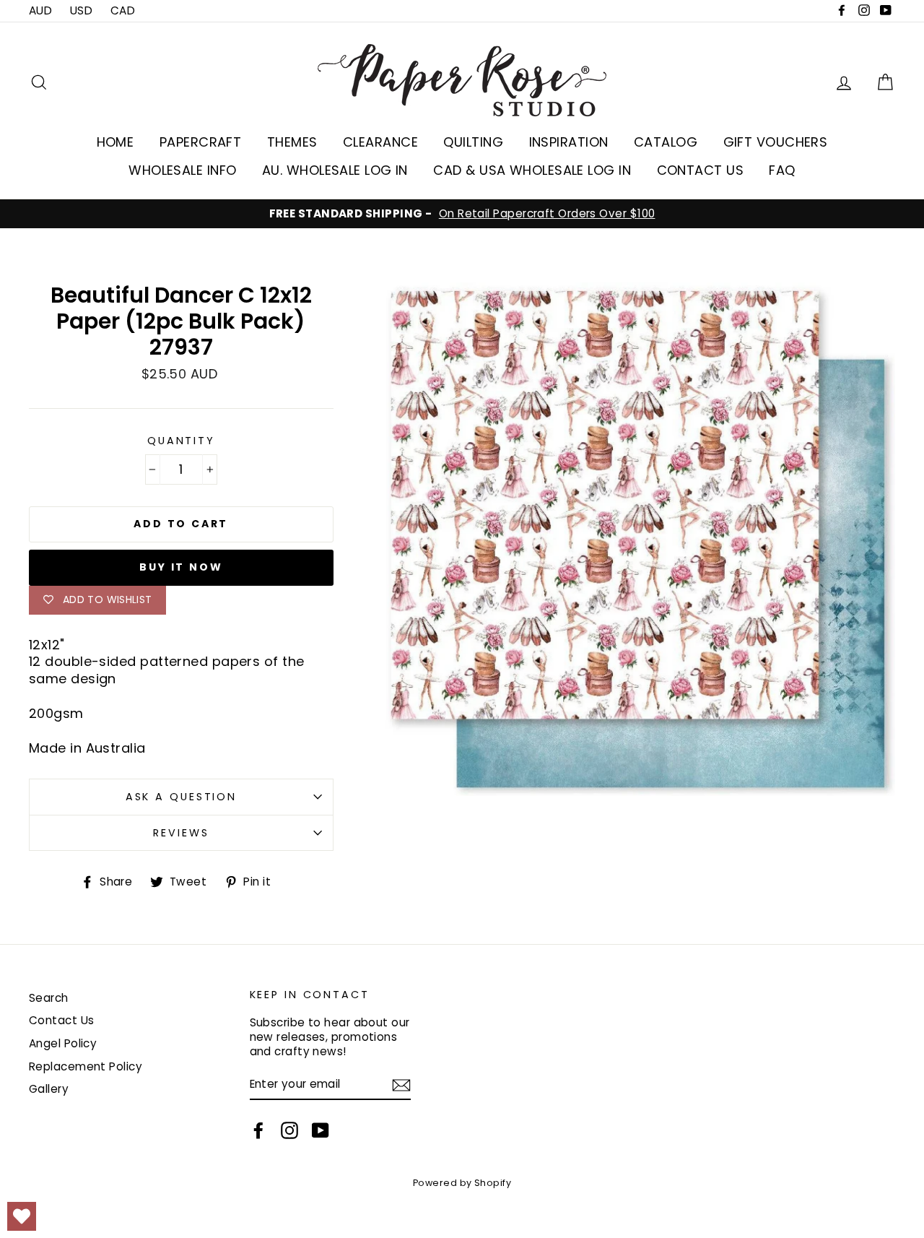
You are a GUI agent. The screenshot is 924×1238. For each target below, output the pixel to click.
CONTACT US (700, 170)
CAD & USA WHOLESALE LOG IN (532, 170)
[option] (462, 214)
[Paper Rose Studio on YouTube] (320, 1130)
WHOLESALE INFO (182, 170)
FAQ (782, 170)
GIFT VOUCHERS (775, 142)
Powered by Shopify (462, 1183)
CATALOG (665, 142)
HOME (115, 142)
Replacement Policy (85, 1066)
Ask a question (181, 796)
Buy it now (180, 567)
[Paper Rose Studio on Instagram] (289, 1130)
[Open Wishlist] (21, 1216)
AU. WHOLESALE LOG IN (335, 170)
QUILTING (473, 142)
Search (49, 997)
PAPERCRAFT (201, 142)
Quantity (181, 441)
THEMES (292, 142)
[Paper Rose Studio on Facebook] (258, 1130)
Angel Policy (63, 1043)
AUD (40, 10)
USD (81, 10)
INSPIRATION (569, 142)
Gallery (49, 1088)
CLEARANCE (380, 142)
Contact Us (62, 1020)
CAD (122, 10)
